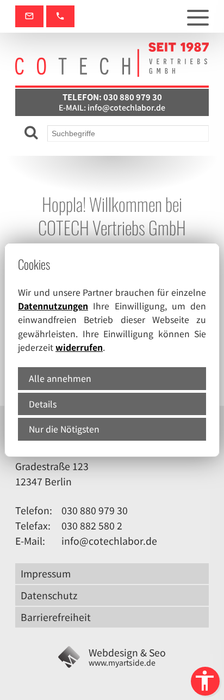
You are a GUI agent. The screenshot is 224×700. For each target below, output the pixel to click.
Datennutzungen (53, 306)
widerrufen (79, 347)
